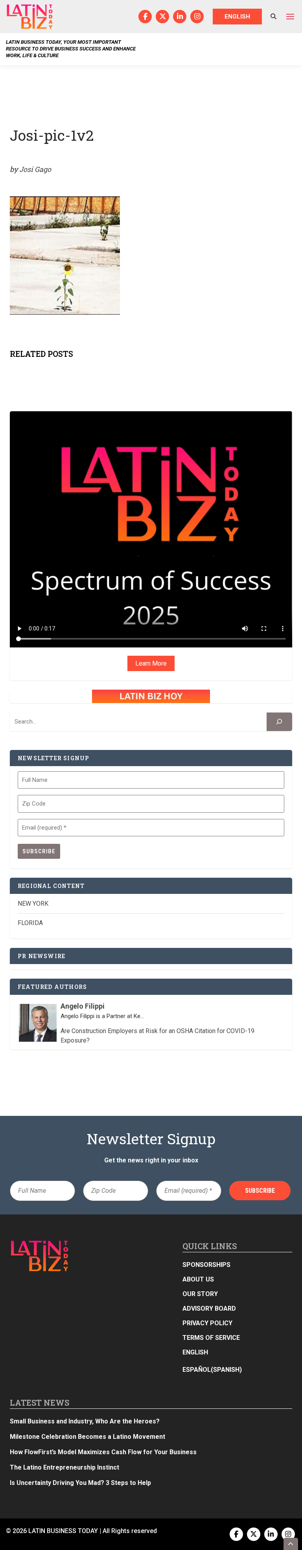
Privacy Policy (207, 1323)
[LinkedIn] (179, 16)
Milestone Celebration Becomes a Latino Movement (88, 1436)
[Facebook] (145, 16)
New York (33, 903)
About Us (198, 1279)
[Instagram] (197, 16)
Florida (30, 923)
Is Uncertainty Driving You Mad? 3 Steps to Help (80, 1483)
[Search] (279, 722)
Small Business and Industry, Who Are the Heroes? (85, 1421)
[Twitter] (162, 16)
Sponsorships (206, 1264)
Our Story (200, 1294)
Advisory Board (209, 1308)
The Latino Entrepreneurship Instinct (64, 1467)
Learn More (151, 663)
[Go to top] (291, 1544)
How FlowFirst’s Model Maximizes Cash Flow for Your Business (103, 1452)
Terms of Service (211, 1337)
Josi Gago (35, 169)
